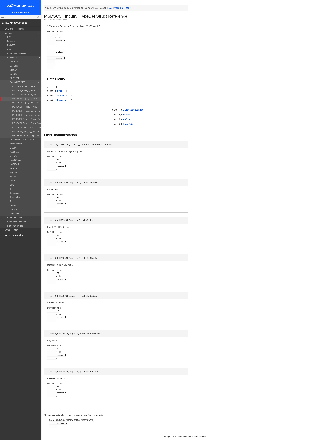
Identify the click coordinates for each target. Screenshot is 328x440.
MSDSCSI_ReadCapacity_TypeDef (26, 111)
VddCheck (14, 213)
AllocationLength (133, 109)
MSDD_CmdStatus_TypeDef (25, 94)
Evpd (60, 90)
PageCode (128, 124)
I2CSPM (13, 148)
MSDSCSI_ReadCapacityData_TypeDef (26, 115)
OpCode (127, 119)
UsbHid (13, 209)
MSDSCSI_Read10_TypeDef (25, 107)
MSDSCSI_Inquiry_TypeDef (25, 99)
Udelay (13, 205)
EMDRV (11, 45)
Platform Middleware (16, 222)
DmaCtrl (13, 74)
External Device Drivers (18, 53)
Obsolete (62, 95)
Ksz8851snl (15, 152)
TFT (12, 189)
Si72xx (13, 185)
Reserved (63, 100)
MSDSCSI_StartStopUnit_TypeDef (26, 127)
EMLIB (10, 49)
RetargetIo (14, 168)
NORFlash (14, 164)
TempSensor (15, 193)
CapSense (14, 66)
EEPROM (14, 78)
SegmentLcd (15, 172)
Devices (11, 41)
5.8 (111, 8)
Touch (12, 201)
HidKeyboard (16, 144)
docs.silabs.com (20, 12)
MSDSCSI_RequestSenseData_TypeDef (26, 123)
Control (127, 114)
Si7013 (13, 181)
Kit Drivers (12, 58)
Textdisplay (15, 197)
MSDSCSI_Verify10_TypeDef (25, 131)
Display (13, 70)
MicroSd (13, 156)
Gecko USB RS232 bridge (22, 140)
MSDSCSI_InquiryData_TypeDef (26, 103)
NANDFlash (15, 160)
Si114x (13, 177)
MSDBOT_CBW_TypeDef (24, 86)
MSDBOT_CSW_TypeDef (24, 90)
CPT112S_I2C (16, 62)
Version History (11, 230)
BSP (9, 37)
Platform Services (15, 226)
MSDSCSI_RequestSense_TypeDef (26, 119)
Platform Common (15, 218)
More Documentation (12, 235)
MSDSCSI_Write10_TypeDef (25, 135)
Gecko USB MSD (18, 82)
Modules (8, 33)
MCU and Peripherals (14, 29)
